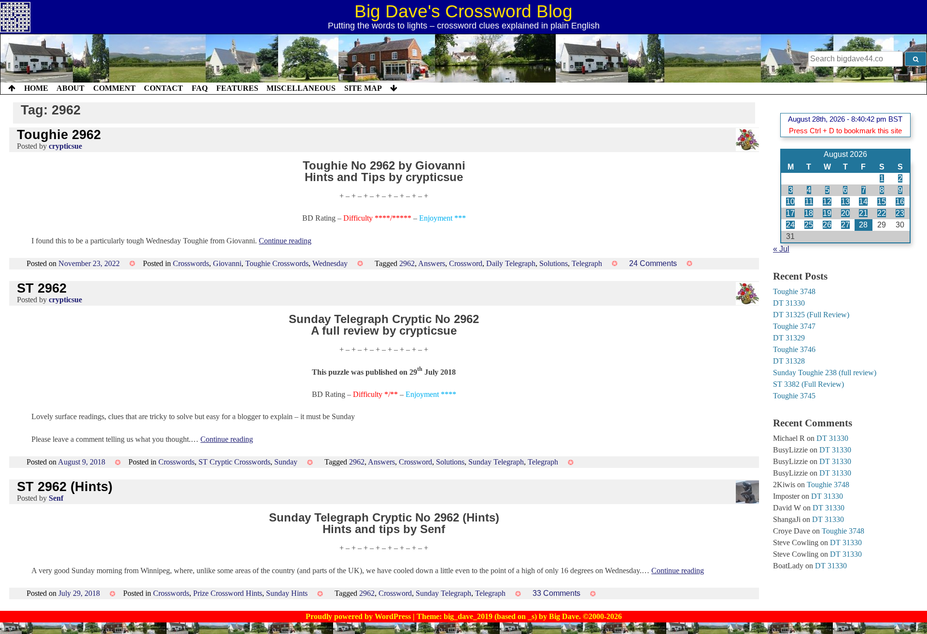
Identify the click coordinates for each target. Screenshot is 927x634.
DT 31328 (789, 361)
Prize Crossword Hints (227, 593)
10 (790, 201)
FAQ (200, 88)
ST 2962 (42, 288)
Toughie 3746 (794, 349)
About (70, 88)
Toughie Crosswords (277, 263)
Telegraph (587, 263)
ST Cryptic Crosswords (234, 462)
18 (808, 213)
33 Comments (556, 593)
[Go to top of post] (11, 88)
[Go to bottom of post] (393, 88)
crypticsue (65, 146)
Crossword (465, 263)
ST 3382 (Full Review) (808, 384)
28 (863, 225)
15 (881, 201)
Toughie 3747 (794, 326)
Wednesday (330, 263)
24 (790, 225)
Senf (56, 498)
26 (827, 225)
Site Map (363, 88)
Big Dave (564, 616)
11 (809, 201)
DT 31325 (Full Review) (811, 314)
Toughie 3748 (794, 291)
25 (808, 225)
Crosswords (191, 263)
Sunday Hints (287, 593)
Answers (431, 263)
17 (790, 213)
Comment (114, 88)
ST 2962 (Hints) (64, 486)
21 (863, 213)
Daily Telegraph (510, 263)
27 (845, 225)
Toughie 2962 (59, 134)
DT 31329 (789, 338)
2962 (407, 263)
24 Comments (653, 263)
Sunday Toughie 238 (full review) (824, 372)
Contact (163, 88)
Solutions (553, 263)
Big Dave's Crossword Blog (463, 11)
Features (237, 88)
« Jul (781, 249)
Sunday (285, 462)
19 (827, 213)
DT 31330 (789, 303)
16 (900, 201)
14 (863, 201)
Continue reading (285, 241)
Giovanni (227, 263)
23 (900, 213)
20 (845, 213)
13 (845, 201)
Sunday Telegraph (496, 462)
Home (36, 88)
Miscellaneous (301, 88)
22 (881, 213)
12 (827, 201)
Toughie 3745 (794, 396)
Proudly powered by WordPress (359, 616)
